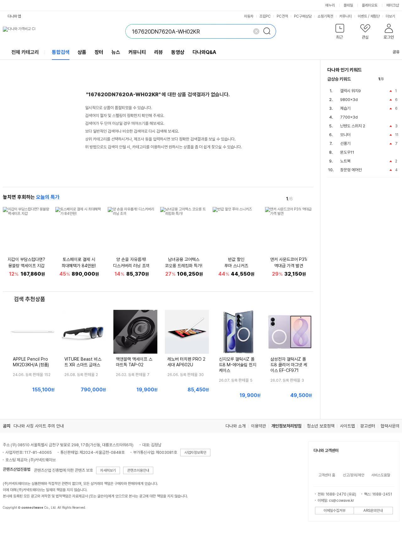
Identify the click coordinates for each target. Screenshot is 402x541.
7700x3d (349, 117)
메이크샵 (392, 5)
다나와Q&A (204, 52)
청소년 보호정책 (320, 425)
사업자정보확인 (195, 452)
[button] (340, 33)
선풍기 (345, 143)
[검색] (269, 31)
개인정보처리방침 (286, 425)
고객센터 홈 (326, 475)
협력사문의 (390, 425)
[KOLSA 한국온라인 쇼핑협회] (14, 522)
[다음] (308, 198)
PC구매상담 (303, 16)
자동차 (248, 16)
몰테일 (348, 5)
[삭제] (256, 31)
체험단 (375, 16)
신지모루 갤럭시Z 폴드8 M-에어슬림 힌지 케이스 (237, 365)
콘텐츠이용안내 (138, 470)
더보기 (391, 16)
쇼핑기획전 (325, 16)
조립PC (265, 16)
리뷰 (158, 52)
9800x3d (349, 99)
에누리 (330, 5)
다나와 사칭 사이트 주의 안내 (39, 425)
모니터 (345, 134)
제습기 (345, 108)
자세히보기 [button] (108, 470)
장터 (99, 52)
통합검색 (60, 52)
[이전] (300, 198)
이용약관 (258, 425)
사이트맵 (347, 425)
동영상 (177, 52)
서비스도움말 (380, 475)
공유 (396, 52)
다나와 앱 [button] (14, 16)
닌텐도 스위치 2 (352, 126)
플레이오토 (370, 5)
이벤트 (362, 16)
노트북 (345, 161)
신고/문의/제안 (353, 475)
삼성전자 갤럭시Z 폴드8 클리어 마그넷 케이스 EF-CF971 (288, 365)
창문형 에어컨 (351, 169)
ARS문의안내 (373, 510)
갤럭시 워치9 (350, 90)
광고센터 (367, 425)
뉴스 (115, 52)
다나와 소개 (235, 425)
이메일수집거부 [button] (334, 510)
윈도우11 (347, 152)
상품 (82, 52)
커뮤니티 (345, 16)
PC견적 (282, 16)
